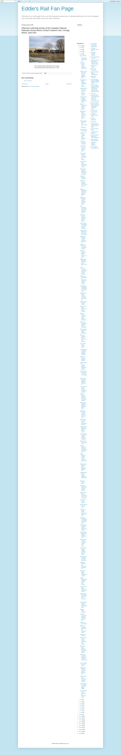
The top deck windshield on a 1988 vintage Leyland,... (83, 226)
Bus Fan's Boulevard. (93, 69)
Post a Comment (28, 80)
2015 (80, 714)
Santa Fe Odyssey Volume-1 (83, 177)
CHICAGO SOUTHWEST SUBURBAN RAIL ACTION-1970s (83, 280)
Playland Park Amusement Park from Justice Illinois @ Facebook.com (95, 97)
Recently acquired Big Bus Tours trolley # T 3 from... (83, 254)
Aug (81, 54)
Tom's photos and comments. (95, 140)
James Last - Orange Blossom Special (83, 358)
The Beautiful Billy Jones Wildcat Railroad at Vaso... (83, 535)
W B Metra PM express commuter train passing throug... (83, 91)
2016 (80, 45)
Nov (81, 47)
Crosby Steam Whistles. (94, 132)
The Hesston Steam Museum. (95, 147)
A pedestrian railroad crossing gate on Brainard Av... (83, 671)
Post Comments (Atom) (33, 86)
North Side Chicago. (93, 77)
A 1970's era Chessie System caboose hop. (83, 148)
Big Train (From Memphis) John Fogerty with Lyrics (83, 316)
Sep (81, 51)
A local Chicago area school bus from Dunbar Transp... (83, 271)
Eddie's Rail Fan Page (48, 9)
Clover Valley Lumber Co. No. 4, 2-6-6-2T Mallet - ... (83, 374)
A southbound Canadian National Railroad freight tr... (83, 352)
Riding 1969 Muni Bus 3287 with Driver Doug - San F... (83, 262)
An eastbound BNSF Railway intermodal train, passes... (83, 83)
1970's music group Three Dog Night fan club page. (95, 125)
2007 (80, 731)
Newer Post (25, 84)
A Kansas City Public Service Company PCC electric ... (83, 641)
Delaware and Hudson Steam (83, 303)
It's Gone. (93, 93)
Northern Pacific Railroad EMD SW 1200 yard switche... (83, 397)
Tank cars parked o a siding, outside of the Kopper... (83, 338)
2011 (80, 723)
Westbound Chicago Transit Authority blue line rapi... (83, 414)
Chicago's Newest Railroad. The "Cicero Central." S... (83, 184)
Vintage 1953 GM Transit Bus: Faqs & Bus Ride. (83, 232)
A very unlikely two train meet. (83, 664)
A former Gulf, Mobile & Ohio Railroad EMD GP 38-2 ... (83, 467)
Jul (81, 699)
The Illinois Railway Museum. (93, 144)
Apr (81, 706)
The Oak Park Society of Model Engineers (83, 331)
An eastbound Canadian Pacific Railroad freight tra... (83, 436)
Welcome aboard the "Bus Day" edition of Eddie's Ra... (83, 192)
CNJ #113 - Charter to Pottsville (83, 143)
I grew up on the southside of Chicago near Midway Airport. (95, 62)
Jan (81, 712)
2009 (80, 727)
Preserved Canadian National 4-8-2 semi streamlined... (83, 658)
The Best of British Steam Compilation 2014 (83, 573)
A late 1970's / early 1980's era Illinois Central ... (83, 309)
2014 (80, 717)
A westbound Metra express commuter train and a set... (83, 296)
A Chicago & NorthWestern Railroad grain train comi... (83, 288)
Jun (81, 701)
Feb (81, 710)
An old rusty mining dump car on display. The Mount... (83, 156)
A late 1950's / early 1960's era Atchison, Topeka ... (83, 679)
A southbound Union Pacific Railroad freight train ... (83, 476)
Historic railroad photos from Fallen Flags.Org (95, 136)
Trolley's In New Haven (83, 623)
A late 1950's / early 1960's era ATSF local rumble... (83, 589)
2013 (80, 719)
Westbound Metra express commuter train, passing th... (83, 115)
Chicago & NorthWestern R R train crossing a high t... (83, 520)
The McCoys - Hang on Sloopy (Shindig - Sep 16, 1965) (83, 551)
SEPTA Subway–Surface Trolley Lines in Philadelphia (83, 458)
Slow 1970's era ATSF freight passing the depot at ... (83, 422)
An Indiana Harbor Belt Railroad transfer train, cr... (83, 488)
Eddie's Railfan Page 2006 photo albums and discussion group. (95, 106)
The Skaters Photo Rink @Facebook (94, 45)
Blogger (67, 743)
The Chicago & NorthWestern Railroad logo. (83, 58)
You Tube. (93, 121)
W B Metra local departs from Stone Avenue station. (83, 649)
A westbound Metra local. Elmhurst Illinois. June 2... (83, 429)
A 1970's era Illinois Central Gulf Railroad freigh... (83, 136)
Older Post (69, 84)
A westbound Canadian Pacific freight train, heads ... (83, 527)
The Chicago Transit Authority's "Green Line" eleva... (83, 542)
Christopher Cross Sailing (83, 501)
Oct (81, 49)
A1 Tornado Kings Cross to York (83, 345)
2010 (80, 725)
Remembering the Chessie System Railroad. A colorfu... (83, 366)
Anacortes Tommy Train (82, 482)
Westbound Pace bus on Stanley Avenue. (83, 246)
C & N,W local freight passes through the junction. (83, 389)
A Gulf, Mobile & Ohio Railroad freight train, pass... (83, 605)
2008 (80, 729)
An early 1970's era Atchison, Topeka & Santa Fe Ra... (83, 617)
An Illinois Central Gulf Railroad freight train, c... (83, 66)
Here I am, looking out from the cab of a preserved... (83, 324)
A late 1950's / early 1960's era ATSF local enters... (83, 164)
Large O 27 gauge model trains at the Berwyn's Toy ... (83, 512)
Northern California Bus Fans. (94, 115)
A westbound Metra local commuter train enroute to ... (83, 597)
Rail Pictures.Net (95, 102)
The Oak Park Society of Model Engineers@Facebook (95, 81)
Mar (81, 708)
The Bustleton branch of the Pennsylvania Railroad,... (83, 124)
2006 (80, 733)
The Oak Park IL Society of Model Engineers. (83, 558)
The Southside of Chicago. (95, 57)
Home (47, 84)
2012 (80, 721)
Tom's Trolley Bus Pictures (94, 111)
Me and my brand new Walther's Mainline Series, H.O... (83, 406)
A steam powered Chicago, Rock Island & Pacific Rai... (83, 449)
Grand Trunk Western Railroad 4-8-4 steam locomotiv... (83, 171)
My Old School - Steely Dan (83, 506)
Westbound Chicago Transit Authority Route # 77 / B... (83, 239)
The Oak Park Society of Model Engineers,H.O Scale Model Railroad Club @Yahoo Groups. (95, 88)
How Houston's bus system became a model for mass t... (83, 209)
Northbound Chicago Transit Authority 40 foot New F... (83, 201)
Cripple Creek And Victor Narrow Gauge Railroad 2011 (83, 74)
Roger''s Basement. (93, 119)
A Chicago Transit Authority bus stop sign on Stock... (83, 218)
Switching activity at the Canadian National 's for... (83, 565)
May (81, 704)
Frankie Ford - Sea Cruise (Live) (83, 442)
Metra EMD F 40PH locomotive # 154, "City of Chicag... (83, 495)
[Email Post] (45, 73)
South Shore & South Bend (83, 130)
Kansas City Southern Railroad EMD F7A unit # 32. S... (83, 381)
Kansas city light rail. (82, 635)
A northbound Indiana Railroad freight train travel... (83, 99)
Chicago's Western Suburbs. (93, 54)
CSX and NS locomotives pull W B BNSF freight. (83, 686)
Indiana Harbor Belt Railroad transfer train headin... (83, 581)
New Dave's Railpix (94, 66)
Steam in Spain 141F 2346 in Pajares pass (83, 106)
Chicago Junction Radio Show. (94, 49)
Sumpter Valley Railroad (82, 611)
